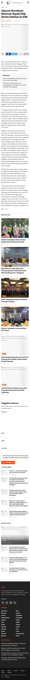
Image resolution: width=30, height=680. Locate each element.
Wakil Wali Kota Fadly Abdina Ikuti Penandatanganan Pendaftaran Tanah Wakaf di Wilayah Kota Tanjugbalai (14, 85)
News (17, 611)
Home (2, 7)
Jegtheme (8, 676)
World (17, 636)
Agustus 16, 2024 (13, 554)
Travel (17, 631)
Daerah (3, 615)
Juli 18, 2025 (12, 573)
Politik (18, 622)
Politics (18, 620)
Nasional (3, 633)
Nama (3, 433)
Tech (17, 629)
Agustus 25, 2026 (13, 474)
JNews (6, 675)
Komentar (4, 412)
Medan (3, 631)
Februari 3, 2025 (13, 507)
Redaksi (9, 672)
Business (3, 613)
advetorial (4, 611)
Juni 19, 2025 (12, 564)
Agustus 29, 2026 (5, 244)
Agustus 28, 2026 (5, 363)
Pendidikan (19, 615)
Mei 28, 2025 (12, 486)
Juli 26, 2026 (12, 497)
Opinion (18, 613)
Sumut (4, 236)
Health (3, 624)
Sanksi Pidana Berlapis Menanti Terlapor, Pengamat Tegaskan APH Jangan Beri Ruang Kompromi (18, 513)
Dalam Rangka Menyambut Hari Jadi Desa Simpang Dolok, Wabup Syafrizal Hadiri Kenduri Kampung (14, 359)
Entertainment (5, 617)
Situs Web (4, 448)
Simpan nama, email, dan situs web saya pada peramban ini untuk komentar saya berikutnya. (16, 456)
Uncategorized (20, 633)
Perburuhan (19, 617)
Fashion (3, 620)
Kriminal (3, 627)
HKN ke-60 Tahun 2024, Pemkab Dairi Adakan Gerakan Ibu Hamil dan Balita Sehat (13, 538)
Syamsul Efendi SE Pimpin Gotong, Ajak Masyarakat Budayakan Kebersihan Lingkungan (14, 390)
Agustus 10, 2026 (13, 516)
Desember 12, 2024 (7, 542)
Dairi (6, 209)
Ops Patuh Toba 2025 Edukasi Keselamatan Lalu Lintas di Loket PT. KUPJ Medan (18, 570)
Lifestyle (3, 629)
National (3, 636)
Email (3, 441)
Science (18, 624)
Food (2, 622)
